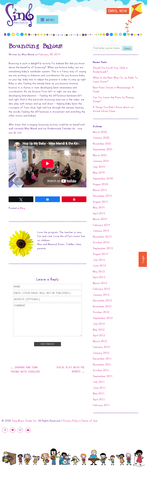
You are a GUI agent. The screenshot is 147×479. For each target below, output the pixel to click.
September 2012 (103, 318)
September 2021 (103, 149)
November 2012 (102, 306)
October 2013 (101, 242)
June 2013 (99, 265)
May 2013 (99, 271)
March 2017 (100, 190)
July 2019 (99, 166)
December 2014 (102, 195)
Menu (50, 20)
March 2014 (100, 219)
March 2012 (100, 341)
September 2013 (103, 248)
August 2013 (100, 254)
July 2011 (99, 381)
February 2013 (101, 288)
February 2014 (101, 225)
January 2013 (101, 294)
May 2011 (99, 393)
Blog (22, 208)
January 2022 (101, 137)
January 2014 (101, 230)
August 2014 (100, 201)
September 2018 (103, 178)
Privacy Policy (71, 420)
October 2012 (101, 312)
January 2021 (101, 161)
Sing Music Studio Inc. (24, 420)
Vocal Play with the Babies (70, 369)
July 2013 (99, 260)
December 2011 (102, 358)
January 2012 (101, 353)
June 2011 (99, 387)
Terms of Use (89, 420)
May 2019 (99, 172)
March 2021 (100, 155)
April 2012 (99, 335)
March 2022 (100, 132)
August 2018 (100, 184)
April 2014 (99, 213)
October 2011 (101, 370)
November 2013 (102, 236)
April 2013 (99, 277)
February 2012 (101, 347)
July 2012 (99, 323)
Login (143, 259)
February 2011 (101, 405)
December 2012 (102, 300)
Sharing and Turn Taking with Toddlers (25, 369)
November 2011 (102, 364)
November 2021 (102, 143)
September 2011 (103, 376)
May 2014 (99, 207)
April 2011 (99, 399)
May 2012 (99, 329)
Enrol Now (117, 11)
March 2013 (100, 283)
